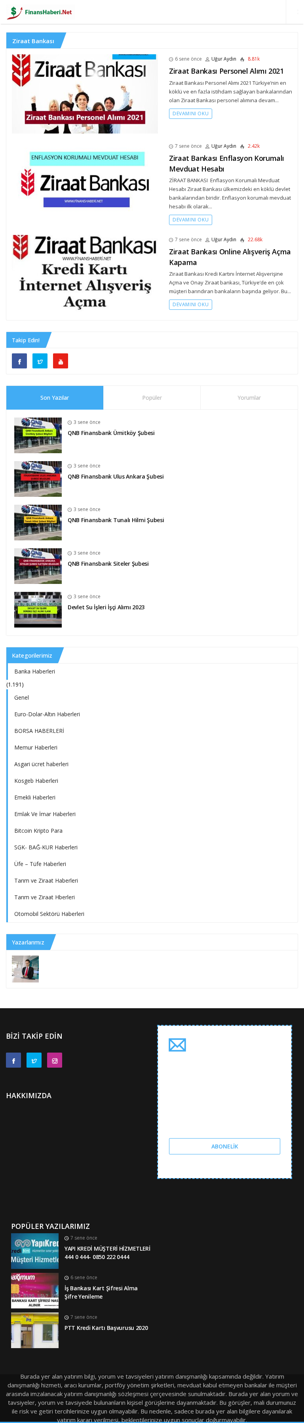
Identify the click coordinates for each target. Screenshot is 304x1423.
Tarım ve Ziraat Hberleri (44, 897)
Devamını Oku (191, 113)
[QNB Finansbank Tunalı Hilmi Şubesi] (38, 522)
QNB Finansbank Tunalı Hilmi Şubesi (116, 520)
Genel (21, 697)
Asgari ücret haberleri (41, 764)
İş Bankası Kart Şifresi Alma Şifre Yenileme (101, 1292)
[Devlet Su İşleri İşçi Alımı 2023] (38, 609)
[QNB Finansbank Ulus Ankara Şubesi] (38, 478)
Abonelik (224, 1146)
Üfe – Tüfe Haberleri (40, 864)
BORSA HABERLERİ (39, 730)
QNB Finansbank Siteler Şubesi (108, 563)
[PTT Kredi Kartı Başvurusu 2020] (35, 1329)
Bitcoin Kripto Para (38, 830)
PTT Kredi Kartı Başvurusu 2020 (106, 1327)
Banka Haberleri (34, 671)
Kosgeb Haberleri (36, 780)
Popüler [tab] (152, 397)
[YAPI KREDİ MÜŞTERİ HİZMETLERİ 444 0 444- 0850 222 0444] (35, 1250)
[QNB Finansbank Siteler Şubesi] (38, 565)
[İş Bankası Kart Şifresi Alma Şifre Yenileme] (35, 1290)
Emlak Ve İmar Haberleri (45, 814)
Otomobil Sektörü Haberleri (49, 914)
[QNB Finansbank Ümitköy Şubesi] (38, 435)
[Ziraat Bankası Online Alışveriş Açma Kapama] (85, 274)
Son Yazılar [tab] (54, 397)
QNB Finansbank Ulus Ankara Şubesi (116, 476)
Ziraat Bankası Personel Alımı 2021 (226, 71)
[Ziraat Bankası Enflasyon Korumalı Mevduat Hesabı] (85, 181)
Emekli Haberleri (34, 797)
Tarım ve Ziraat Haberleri (46, 880)
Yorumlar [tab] (249, 397)
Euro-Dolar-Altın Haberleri (47, 714)
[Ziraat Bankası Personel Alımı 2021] (85, 94)
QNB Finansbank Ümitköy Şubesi (111, 433)
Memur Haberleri (35, 747)
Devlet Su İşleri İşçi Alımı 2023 (106, 607)
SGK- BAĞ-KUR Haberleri (46, 847)
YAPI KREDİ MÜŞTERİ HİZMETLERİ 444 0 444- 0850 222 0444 (107, 1253)
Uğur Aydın (223, 58)
